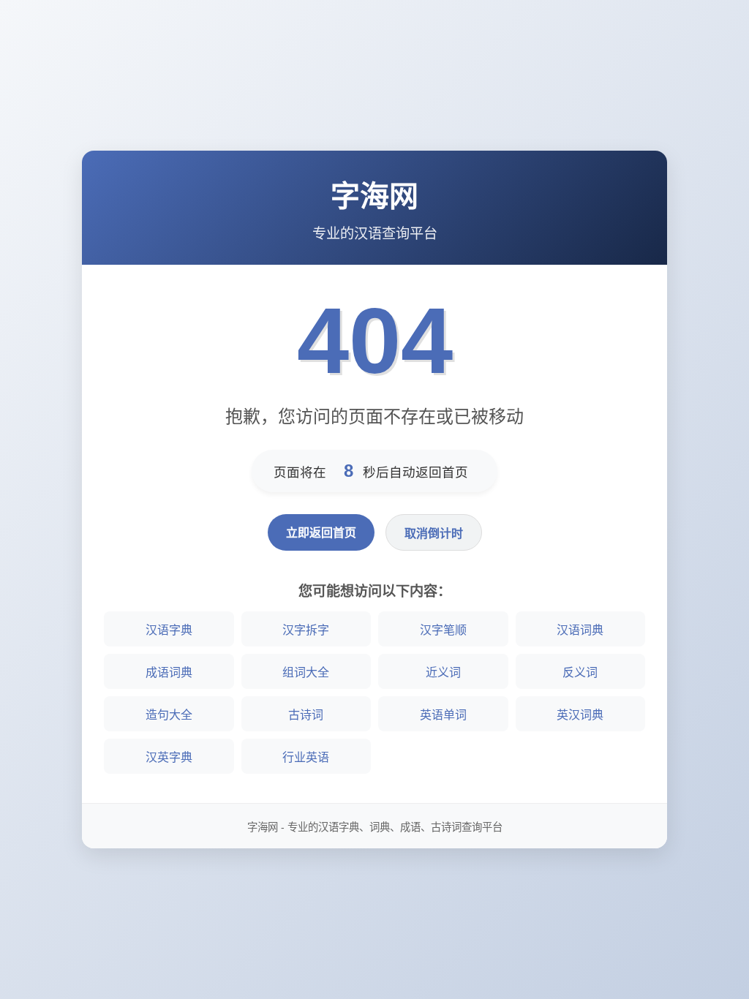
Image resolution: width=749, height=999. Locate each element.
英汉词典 (580, 715)
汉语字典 (169, 630)
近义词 (443, 672)
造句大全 (169, 715)
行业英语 (305, 757)
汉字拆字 (305, 630)
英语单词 (443, 715)
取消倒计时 (433, 533)
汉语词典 (580, 630)
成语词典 (169, 672)
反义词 (580, 672)
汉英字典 (169, 757)
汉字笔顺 (443, 630)
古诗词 (305, 715)
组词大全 (305, 672)
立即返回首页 (321, 533)
